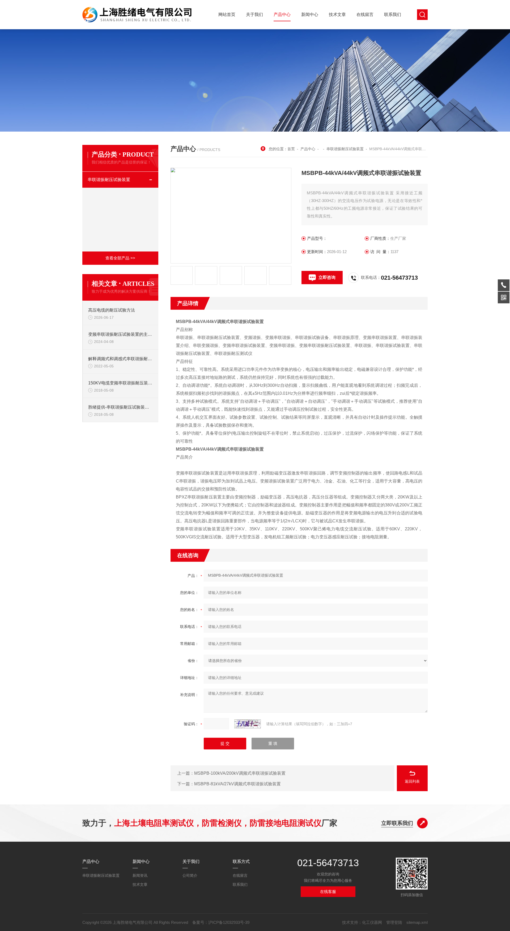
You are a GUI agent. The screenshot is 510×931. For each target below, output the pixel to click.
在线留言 (364, 14)
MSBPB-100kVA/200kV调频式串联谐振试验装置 (240, 773)
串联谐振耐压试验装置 (109, 179)
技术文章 (337, 14)
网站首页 (226, 14)
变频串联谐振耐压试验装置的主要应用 (120, 334)
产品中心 (282, 14)
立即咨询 (326, 277)
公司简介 (189, 875)
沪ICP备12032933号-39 (228, 922)
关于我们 (254, 14)
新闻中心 (309, 14)
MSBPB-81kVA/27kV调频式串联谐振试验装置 (237, 784)
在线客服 (328, 891)
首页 (291, 149)
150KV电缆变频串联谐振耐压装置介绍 (120, 383)
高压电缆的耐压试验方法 (111, 310)
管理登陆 (394, 922)
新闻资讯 (140, 875)
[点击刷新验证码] (247, 723)
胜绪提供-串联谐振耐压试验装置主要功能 (120, 407)
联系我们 (392, 14)
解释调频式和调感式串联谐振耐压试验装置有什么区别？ (120, 359)
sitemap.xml (417, 922)
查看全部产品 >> (120, 258)
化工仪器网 (372, 922)
